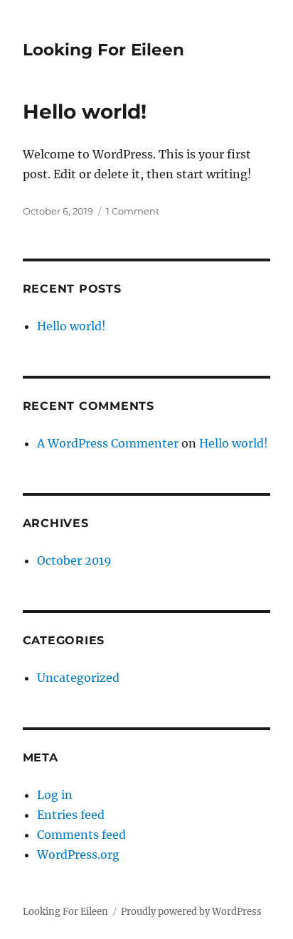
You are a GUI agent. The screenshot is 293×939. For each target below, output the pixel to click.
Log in (55, 795)
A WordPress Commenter (108, 443)
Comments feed (81, 834)
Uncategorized (78, 678)
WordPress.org (78, 854)
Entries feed (71, 815)
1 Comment (132, 211)
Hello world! (84, 111)
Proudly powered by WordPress (191, 912)
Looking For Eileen (103, 50)
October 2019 (74, 560)
